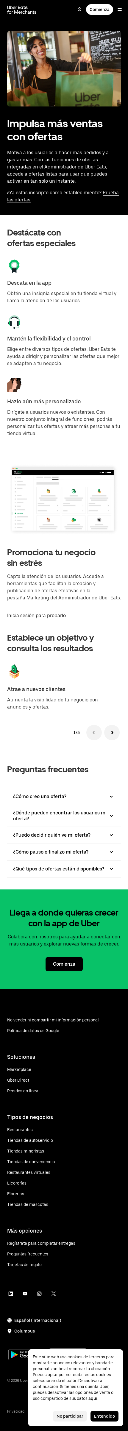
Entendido (104, 1416)
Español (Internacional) (37, 1320)
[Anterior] (94, 732)
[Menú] (119, 9)
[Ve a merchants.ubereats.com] (21, 9)
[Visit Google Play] (27, 1355)
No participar (70, 1416)
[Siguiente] (112, 732)
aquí (92, 1398)
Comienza (100, 9)
